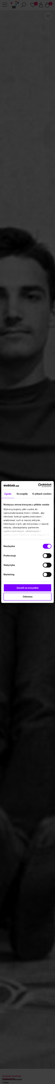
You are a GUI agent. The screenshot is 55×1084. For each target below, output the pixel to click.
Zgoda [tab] (7, 493)
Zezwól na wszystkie (27, 588)
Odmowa (27, 596)
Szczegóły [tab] (22, 493)
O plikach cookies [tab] (41, 493)
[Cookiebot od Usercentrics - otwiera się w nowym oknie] (38, 485)
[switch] (47, 555)
